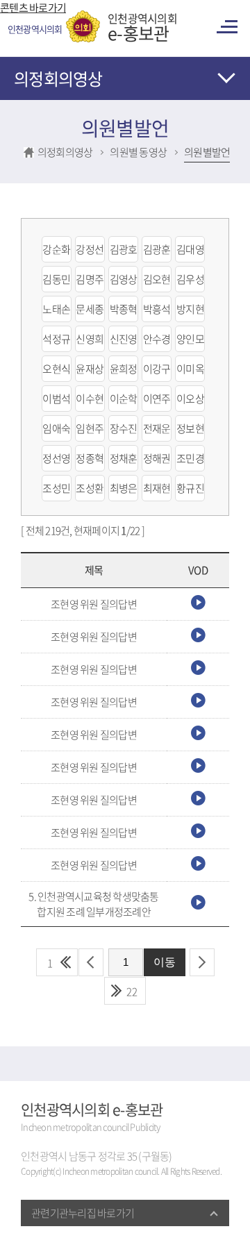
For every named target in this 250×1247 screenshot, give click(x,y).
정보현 (190, 428)
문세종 (89, 309)
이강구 (157, 368)
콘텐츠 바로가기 (33, 7)
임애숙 (56, 428)
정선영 (56, 458)
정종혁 (89, 458)
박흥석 (157, 309)
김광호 (124, 249)
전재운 (157, 428)
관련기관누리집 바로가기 (82, 1213)
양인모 (190, 338)
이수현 (89, 398)
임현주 (89, 428)
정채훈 (124, 458)
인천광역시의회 (142, 26)
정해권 (157, 458)
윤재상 (89, 368)
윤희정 (124, 368)
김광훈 (157, 249)
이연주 (157, 398)
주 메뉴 (229, 27)
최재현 (157, 488)
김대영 (190, 249)
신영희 (89, 338)
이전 (90, 962)
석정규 (56, 338)
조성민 (56, 488)
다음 (202, 962)
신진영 (124, 338)
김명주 (89, 279)
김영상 (124, 279)
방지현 (190, 309)
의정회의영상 (58, 78)
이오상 (190, 398)
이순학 (124, 398)
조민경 (190, 458)
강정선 (89, 249)
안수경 (157, 338)
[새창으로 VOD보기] (198, 605)
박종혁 (124, 309)
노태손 (56, 309)
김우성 (190, 279)
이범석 (56, 398)
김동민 (56, 279)
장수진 (124, 428)
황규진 (190, 488)
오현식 (56, 368)
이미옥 (190, 368)
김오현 (157, 279)
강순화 (56, 249)
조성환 (89, 488)
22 (132, 991)
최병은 (124, 488)
